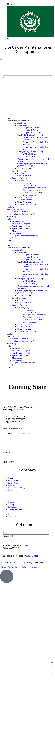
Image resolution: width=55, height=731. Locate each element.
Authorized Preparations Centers (25, 214)
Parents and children (31, 190)
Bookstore (12, 490)
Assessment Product (20, 123)
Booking (10, 207)
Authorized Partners (15, 209)
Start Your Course (24, 176)
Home (9, 118)
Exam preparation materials (34, 188)
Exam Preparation (24, 202)
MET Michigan (29, 154)
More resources (29, 195)
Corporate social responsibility (25, 236)
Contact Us (12, 516)
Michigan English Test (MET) (30, 152)
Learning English (24, 180)
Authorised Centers (16, 509)
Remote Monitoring (16, 488)
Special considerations (21, 228)
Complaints (17, 233)
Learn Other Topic (25, 197)
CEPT (10, 512)
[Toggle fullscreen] (52, 662)
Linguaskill (22, 125)
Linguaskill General (31, 128)
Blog (10, 514)
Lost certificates (18, 221)
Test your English (30, 185)
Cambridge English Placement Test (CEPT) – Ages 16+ (32, 165)
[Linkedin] (20, 442)
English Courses (19, 171)
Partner (11, 502)
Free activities (28, 183)
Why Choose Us (15, 480)
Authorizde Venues (20, 212)
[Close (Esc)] (52, 667)
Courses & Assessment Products (20, 120)
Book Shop (11, 216)
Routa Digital (32, 556)
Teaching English (24, 200)
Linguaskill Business (31, 130)
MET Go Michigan (31, 156)
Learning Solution (19, 178)
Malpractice (17, 231)
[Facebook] (6, 442)
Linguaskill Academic (32, 132)
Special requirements (21, 226)
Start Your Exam (24, 168)
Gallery (15, 238)
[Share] (52, 665)
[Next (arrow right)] (52, 672)
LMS (9, 240)
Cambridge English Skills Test (30, 135)
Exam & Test (13, 483)
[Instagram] (13, 442)
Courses (20, 173)
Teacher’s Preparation (26, 204)
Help (9, 219)
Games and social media (33, 192)
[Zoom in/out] (52, 660)
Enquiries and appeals (21, 224)
